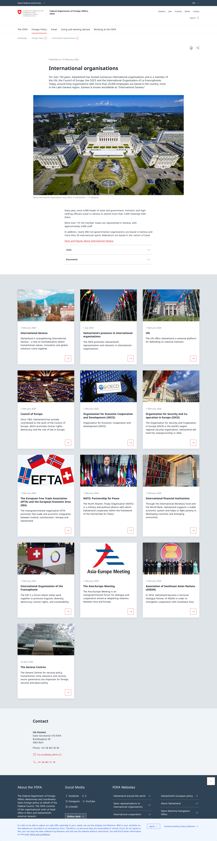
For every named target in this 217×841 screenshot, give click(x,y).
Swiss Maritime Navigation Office (175, 812)
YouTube (90, 801)
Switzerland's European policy (177, 795)
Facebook (74, 795)
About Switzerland (171, 803)
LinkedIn (73, 806)
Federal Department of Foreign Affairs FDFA (69, 12)
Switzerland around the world (129, 795)
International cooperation (127, 814)
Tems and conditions (40, 834)
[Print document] (191, 48)
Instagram (74, 801)
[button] (23, 29)
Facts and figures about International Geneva (89, 240)
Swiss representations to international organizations (128, 805)
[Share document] (197, 48)
